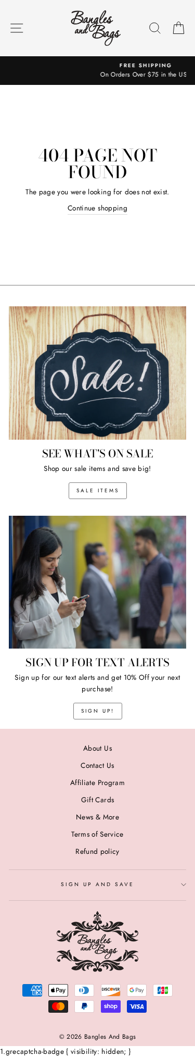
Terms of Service (97, 834)
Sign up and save (98, 884)
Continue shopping (97, 208)
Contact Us (97, 765)
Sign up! (97, 711)
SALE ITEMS (97, 490)
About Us (97, 748)
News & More (97, 817)
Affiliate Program (97, 782)
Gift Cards (97, 799)
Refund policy (97, 851)
